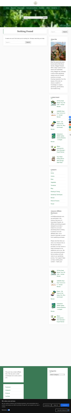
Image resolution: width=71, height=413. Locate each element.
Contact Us (54, 8)
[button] (70, 117)
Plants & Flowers (55, 200)
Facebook (8, 387)
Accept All (65, 405)
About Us (13, 8)
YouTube (7, 396)
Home (7, 8)
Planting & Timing (55, 191)
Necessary (4, 409)
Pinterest (7, 393)
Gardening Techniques (56, 194)
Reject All (56, 405)
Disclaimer (41, 8)
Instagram (7, 390)
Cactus (52, 176)
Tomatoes (53, 185)
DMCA (48, 8)
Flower (52, 204)
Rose (52, 179)
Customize (46, 405)
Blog (52, 188)
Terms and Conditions (31, 8)
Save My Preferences (62, 410)
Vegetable (53, 182)
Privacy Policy (21, 8)
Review (52, 197)
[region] (35, 406)
